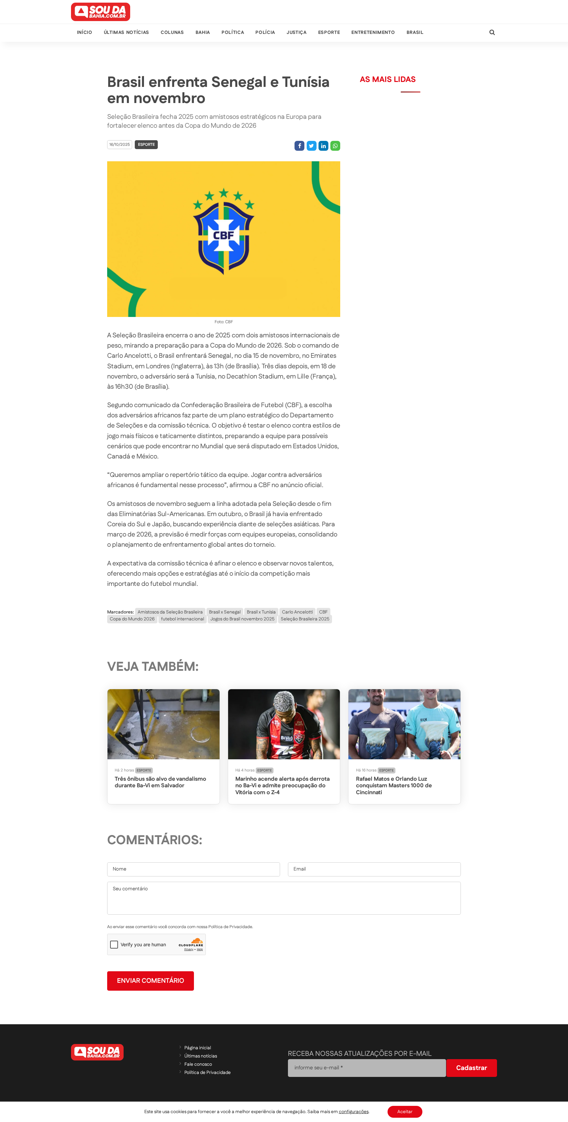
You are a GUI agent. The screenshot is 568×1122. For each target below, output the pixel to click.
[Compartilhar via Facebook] (299, 146)
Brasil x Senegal (225, 612)
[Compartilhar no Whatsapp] (335, 146)
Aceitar (405, 1112)
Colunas (172, 32)
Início (84, 32)
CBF (323, 612)
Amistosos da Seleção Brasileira (170, 612)
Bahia (203, 32)
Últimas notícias (126, 32)
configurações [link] (353, 1112)
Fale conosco (198, 1064)
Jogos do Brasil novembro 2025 (242, 619)
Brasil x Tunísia (261, 612)
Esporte (329, 32)
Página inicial (197, 1048)
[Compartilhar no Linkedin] (323, 146)
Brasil (415, 32)
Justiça (296, 32)
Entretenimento (373, 32)
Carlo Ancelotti (297, 612)
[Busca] (492, 32)
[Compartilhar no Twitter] (312, 146)
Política (233, 32)
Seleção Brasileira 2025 (305, 619)
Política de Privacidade (207, 1072)
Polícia (265, 32)
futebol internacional (182, 619)
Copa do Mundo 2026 (132, 619)
